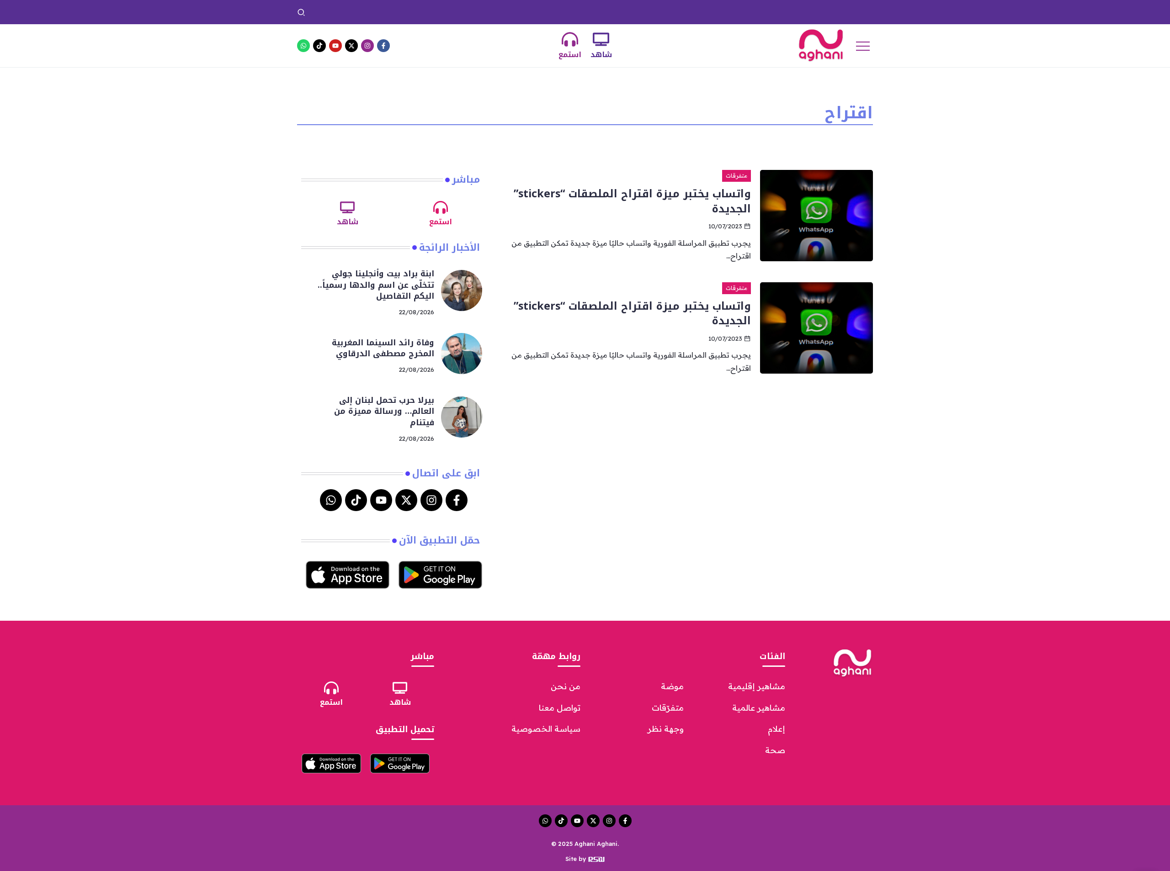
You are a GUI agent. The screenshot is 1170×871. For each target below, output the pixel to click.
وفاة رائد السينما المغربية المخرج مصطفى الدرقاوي (574, 12)
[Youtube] (335, 45)
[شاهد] (601, 39)
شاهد (601, 55)
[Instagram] (367, 45)
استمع (569, 55)
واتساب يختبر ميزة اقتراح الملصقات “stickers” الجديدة (632, 201)
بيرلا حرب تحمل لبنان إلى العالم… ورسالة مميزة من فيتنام (407, 12)
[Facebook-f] (383, 45)
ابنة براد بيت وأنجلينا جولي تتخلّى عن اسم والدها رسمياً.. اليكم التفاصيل (758, 12)
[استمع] (570, 39)
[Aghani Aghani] (821, 44)
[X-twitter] (351, 45)
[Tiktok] (319, 45)
